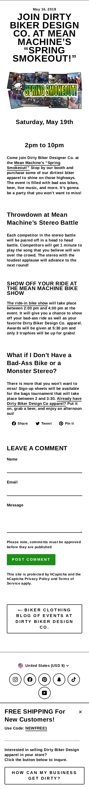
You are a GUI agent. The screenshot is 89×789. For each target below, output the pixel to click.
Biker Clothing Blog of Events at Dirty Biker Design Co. (44, 619)
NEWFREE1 (36, 728)
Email (12, 482)
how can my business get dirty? (44, 775)
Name (12, 459)
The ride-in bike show (27, 303)
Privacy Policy (37, 579)
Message (15, 505)
